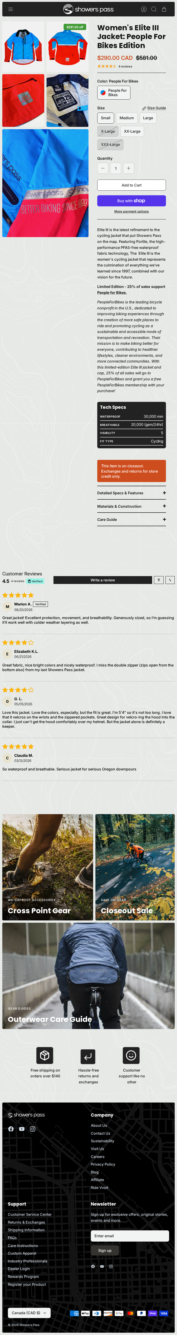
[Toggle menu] (13, 9)
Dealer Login (19, 1268)
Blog (95, 1172)
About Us (99, 1125)
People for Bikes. (112, 292)
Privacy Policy (103, 1164)
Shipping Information (26, 1230)
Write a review (103, 580)
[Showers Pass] (88, 9)
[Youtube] (21, 1129)
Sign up (105, 1250)
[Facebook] (11, 1129)
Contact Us (100, 1133)
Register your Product (27, 1284)
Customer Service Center (30, 1214)
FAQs (12, 1237)
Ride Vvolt (99, 1187)
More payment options (131, 211)
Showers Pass (29, 1325)
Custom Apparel (22, 1253)
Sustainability (102, 1141)
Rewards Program (23, 1276)
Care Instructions (23, 1245)
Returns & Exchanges (26, 1222)
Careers (98, 1156)
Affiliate (97, 1179)
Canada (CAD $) (26, 1313)
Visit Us (97, 1148)
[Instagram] (32, 1129)
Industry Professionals (27, 1261)
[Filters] (159, 580)
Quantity (104, 158)
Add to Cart (132, 185)
